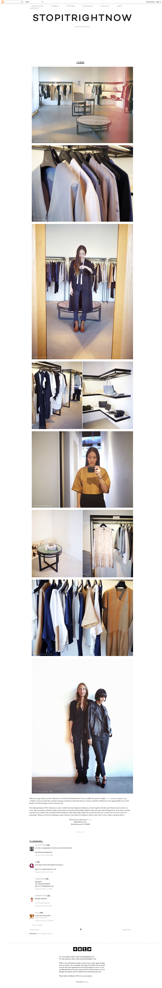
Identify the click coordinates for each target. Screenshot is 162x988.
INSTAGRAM (37, 6)
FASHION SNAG (41, 896)
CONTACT (104, 6)
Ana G (37, 913)
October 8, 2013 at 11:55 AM (44, 872)
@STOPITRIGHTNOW (82, 27)
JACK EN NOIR (41, 845)
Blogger (86, 982)
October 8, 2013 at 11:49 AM (44, 855)
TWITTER (70, 6)
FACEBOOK (88, 6)
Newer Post (34, 930)
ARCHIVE (34, 8)
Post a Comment (37, 925)
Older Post (127, 930)
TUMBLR (55, 6)
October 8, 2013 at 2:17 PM (43, 889)
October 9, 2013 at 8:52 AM (43, 906)
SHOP (119, 6)
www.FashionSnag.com (42, 903)
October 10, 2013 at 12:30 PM (44, 921)
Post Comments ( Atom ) (45, 933)
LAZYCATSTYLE (41, 918)
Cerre (108, 798)
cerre (82, 832)
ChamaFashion (40, 879)
